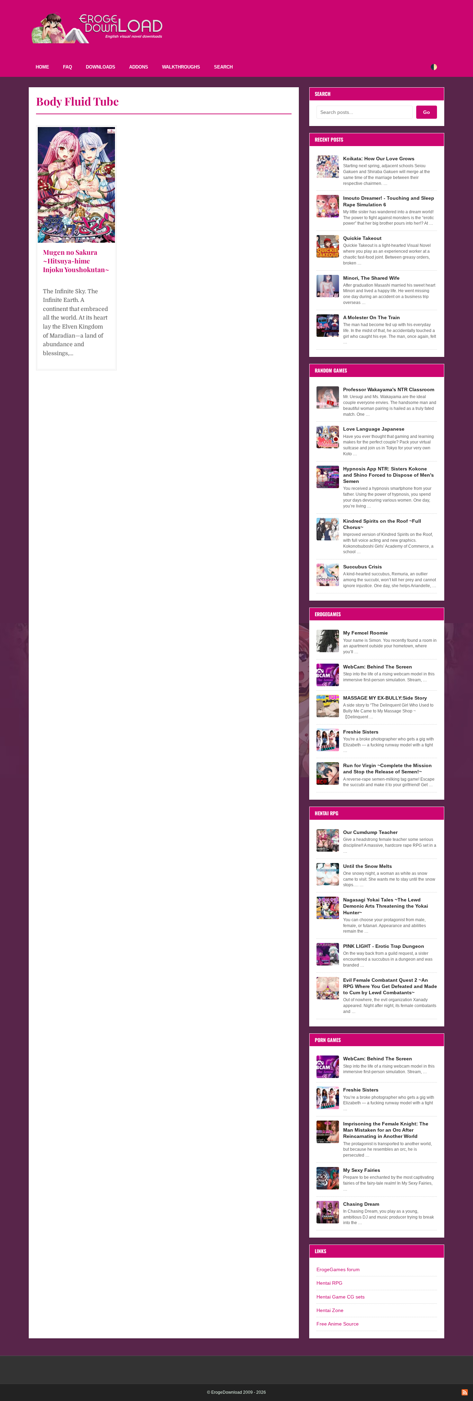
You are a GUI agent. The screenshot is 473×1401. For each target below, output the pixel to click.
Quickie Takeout (362, 238)
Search (223, 67)
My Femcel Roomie (365, 633)
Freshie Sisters (360, 732)
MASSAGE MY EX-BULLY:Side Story (385, 698)
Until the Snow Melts (367, 866)
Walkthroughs (181, 67)
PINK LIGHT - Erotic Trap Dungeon (383, 946)
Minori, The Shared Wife (371, 278)
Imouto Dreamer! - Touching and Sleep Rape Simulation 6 (388, 201)
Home (42, 67)
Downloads (100, 67)
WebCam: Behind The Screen (377, 667)
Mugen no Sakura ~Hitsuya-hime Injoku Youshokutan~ (76, 261)
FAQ (67, 67)
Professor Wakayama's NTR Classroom (388, 389)
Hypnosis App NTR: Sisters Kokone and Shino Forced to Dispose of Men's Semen (388, 475)
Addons (138, 67)
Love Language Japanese (373, 429)
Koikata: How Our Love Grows (378, 158)
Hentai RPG (329, 1283)
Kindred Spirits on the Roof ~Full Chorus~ (382, 524)
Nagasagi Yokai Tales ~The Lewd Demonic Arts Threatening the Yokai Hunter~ (385, 906)
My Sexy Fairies (361, 1170)
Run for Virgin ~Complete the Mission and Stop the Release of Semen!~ (387, 768)
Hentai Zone (329, 1310)
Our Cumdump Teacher (370, 832)
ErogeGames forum (338, 1269)
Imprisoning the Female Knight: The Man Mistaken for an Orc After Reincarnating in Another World (385, 1130)
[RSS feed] (465, 1392)
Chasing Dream (361, 1204)
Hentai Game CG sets (340, 1297)
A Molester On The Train (371, 317)
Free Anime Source (337, 1324)
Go (426, 112)
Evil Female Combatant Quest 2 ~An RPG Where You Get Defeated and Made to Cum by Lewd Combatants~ (390, 986)
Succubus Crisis (362, 566)
